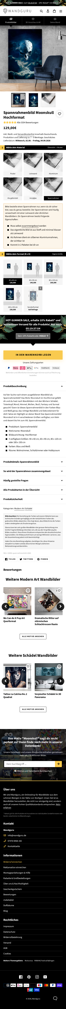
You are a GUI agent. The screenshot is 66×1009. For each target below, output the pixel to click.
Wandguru (36, 999)
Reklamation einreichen (14, 867)
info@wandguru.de (17, 835)
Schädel (28, 508)
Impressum (8, 926)
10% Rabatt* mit (48, 3)
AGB (5, 948)
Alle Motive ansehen (33, 636)
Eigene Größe (57, 254)
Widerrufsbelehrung (12, 937)
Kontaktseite (14, 846)
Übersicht (51, 147)
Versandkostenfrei (26, 134)
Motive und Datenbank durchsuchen (34, 771)
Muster (60, 147)
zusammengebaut (30, 225)
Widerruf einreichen (12, 862)
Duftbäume (8, 905)
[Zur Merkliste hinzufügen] (59, 114)
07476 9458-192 (15, 841)
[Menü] (61, 11)
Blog (5, 911)
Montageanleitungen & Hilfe (16, 872)
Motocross (29, 961)
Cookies (7, 953)
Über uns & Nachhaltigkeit (15, 883)
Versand (7, 942)
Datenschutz (9, 932)
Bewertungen (9, 894)
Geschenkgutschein (12, 889)
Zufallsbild (8, 900)
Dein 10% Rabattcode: (32, 336)
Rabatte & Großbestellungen (16, 878)
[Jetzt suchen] (58, 764)
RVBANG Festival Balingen (44, 961)
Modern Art (19, 508)
